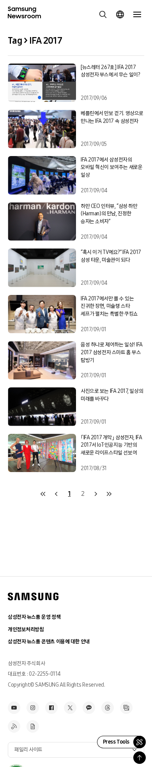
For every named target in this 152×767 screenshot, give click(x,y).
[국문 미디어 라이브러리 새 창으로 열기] (126, 707)
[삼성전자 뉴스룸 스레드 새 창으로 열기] (107, 707)
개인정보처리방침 (26, 629)
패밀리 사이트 (28, 749)
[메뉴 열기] (137, 14)
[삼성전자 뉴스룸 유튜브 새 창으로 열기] (14, 707)
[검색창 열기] (103, 14)
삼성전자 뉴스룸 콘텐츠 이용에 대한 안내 (49, 641)
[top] (139, 757)
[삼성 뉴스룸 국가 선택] (120, 14)
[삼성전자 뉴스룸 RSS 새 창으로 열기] (14, 726)
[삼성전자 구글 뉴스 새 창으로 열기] (33, 726)
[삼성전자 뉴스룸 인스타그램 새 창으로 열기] (33, 707)
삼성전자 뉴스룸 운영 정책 (34, 617)
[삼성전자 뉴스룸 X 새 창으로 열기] (70, 707)
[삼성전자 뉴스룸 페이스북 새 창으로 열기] (51, 707)
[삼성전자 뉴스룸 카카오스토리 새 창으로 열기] (89, 707)
